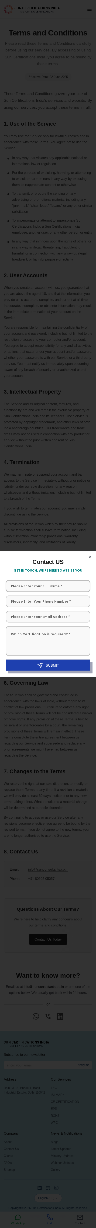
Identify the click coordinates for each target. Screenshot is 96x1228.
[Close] (90, 557)
